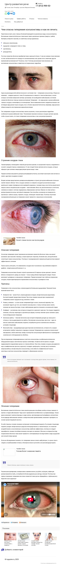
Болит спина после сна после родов (30, 240)
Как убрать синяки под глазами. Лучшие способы (36, 544)
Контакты (8, 22)
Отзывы (31, 18)
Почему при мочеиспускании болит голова (50, 544)
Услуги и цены (9, 18)
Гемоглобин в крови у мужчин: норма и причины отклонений (23, 544)
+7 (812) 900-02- (43, 6)
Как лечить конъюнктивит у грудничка (8, 544)
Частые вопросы (43, 18)
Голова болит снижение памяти (28, 451)
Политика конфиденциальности (48, 563)
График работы (21, 18)
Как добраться (18, 22)
